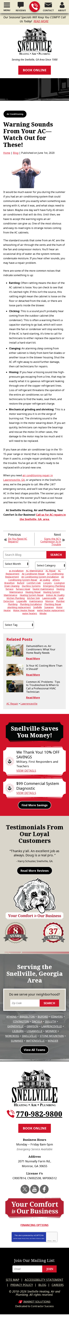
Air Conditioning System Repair (36, 578)
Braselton (9, 582)
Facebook (44, 1189)
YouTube (34, 1189)
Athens (11, 1016)
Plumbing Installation (31, 604)
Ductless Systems (31, 585)
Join (50, 1269)
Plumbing (12, 604)
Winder (43, 613)
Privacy (49, 1240)
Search (56, 555)
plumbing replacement (19, 607)
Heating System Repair (32, 595)
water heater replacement (51, 610)
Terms (54, 1240)
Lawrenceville (49, 598)
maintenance (36, 601)
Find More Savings (35, 805)
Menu (7, 10)
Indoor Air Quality (55, 595)
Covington (59, 582)
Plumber (60, 601)
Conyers (47, 582)
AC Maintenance (34, 570)
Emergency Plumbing (54, 585)
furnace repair (23, 588)
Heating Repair (33, 592)
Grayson (32, 1026)
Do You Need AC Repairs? (17, 540)
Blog (15, 153)
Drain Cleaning (11, 585)
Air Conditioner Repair (33, 573)
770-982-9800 (34, 6)
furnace (9, 588)
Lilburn (18, 1031)
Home (6, 153)
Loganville (21, 601)
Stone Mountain (52, 1036)
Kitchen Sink (33, 598)
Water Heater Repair (24, 610)
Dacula (37, 1021)
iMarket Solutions (36, 1301)
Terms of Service (36, 1238)
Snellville (37, 607)
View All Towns (34, 1050)
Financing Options (34, 1225)
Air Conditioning (15, 114)
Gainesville (15, 1026)
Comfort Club (34, 582)
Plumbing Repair (52, 604)
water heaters (29, 613)
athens (56, 579)
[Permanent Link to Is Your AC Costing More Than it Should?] (14, 670)
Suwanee (49, 607)
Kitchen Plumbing (16, 598)
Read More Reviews (34, 871)
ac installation (16, 570)
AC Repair (51, 570)
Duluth (50, 1021)
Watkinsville (35, 1041)
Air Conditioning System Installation (40, 576)
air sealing (45, 579)
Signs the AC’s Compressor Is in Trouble (50, 541)
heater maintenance (43, 588)
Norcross (12, 1036)
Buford (20, 582)
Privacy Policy (25, 1238)
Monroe (49, 601)
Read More (41, 21)
